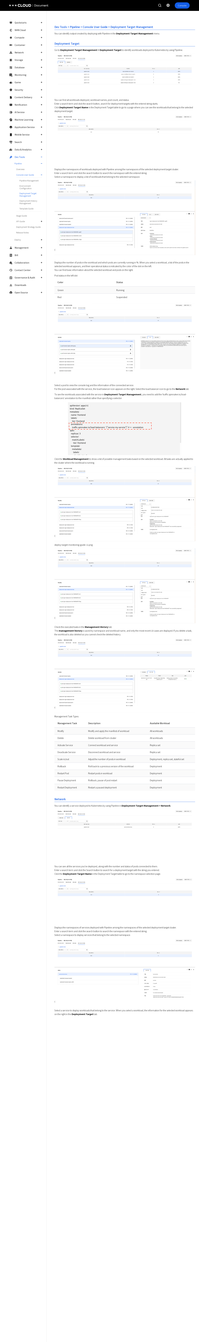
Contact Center (23, 270)
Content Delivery (23, 97)
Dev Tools (20, 157)
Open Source (21, 292)
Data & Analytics (23, 149)
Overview (20, 169)
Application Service (25, 127)
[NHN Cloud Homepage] (18, 5)
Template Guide (26, 208)
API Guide (20, 221)
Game (18, 82)
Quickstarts (21, 22)
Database (20, 67)
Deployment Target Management (27, 194)
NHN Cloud (20, 30)
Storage (19, 59)
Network (19, 52)
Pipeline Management (29, 180)
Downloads (20, 285)
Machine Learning (24, 119)
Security (19, 89)
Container (20, 45)
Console (182, 5)
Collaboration (22, 262)
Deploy (17, 239)
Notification (21, 104)
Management (22, 247)
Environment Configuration (25, 187)
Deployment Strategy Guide (28, 226)
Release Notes (22, 232)
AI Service (20, 112)
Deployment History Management (28, 202)
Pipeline (18, 163)
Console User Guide (25, 174)
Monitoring (20, 74)
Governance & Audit (25, 277)
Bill (16, 255)
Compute (19, 37)
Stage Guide (21, 215)
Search (18, 142)
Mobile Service (22, 134)
